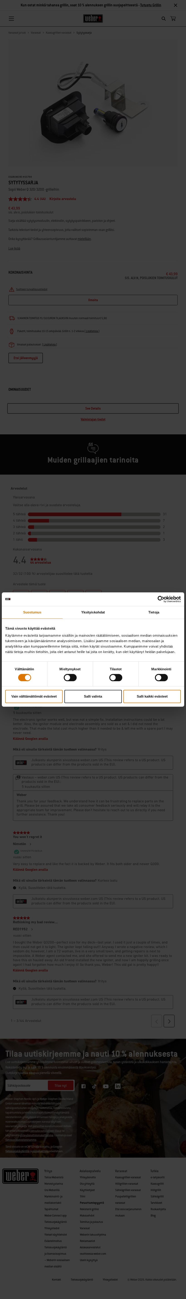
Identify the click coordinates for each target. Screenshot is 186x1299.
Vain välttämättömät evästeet (34, 696)
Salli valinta (93, 696)
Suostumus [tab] (32, 612)
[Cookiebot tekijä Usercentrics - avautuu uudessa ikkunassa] (161, 599)
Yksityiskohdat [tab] (93, 612)
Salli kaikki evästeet (152, 696)
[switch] (70, 677)
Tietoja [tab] (153, 612)
